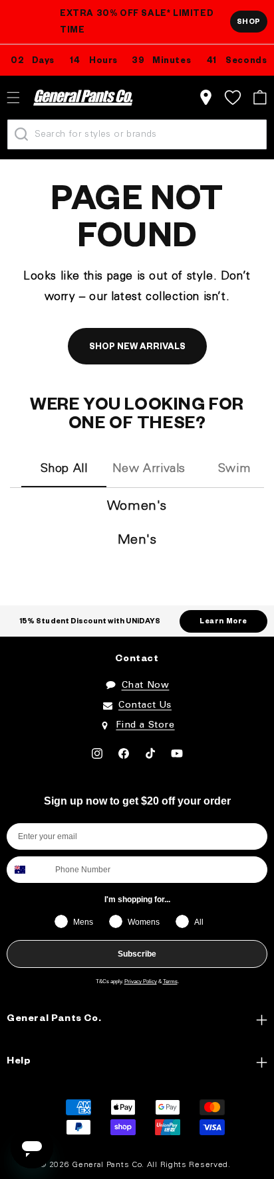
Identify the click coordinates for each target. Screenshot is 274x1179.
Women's (137, 506)
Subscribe (137, 954)
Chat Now (146, 685)
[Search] (21, 134)
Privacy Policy (140, 981)
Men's (137, 540)
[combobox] (28, 869)
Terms (170, 981)
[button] (259, 97)
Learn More (223, 622)
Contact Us (145, 705)
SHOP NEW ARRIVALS (137, 348)
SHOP (249, 23)
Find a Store (145, 725)
